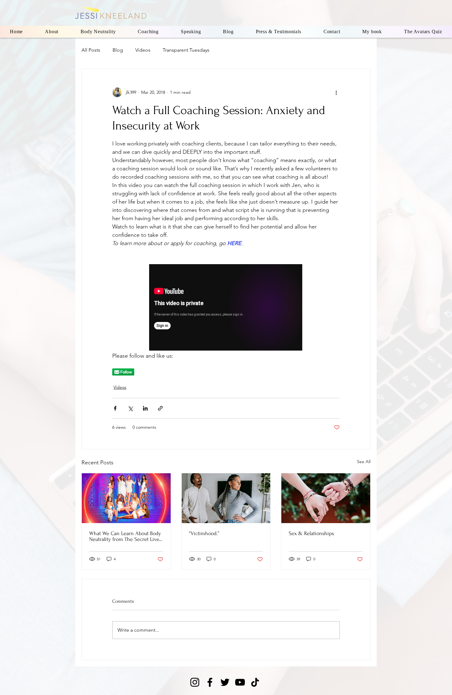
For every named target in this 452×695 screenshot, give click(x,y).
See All (364, 461)
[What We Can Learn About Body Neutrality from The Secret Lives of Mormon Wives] (126, 498)
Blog (118, 50)
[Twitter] (225, 682)
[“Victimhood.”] (226, 498)
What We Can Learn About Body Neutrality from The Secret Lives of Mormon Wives (125, 536)
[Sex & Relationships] (325, 498)
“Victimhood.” (204, 533)
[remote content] (226, 308)
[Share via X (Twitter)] (130, 408)
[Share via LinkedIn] (145, 408)
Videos (142, 50)
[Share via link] (160, 408)
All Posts (90, 50)
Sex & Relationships (311, 533)
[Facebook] (210, 682)
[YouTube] (240, 682)
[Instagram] (195, 682)
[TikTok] (255, 682)
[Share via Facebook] (115, 408)
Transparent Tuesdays (186, 50)
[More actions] (336, 92)
